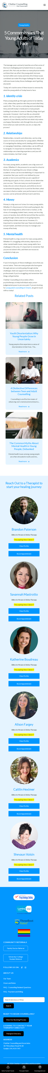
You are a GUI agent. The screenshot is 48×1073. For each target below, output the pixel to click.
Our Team (7, 978)
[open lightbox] (24, 510)
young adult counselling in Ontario (18, 288)
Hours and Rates (9, 983)
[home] (14, 5)
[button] (44, 5)
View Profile (24, 546)
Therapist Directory (13, 1034)
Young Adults (24, 25)
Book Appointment (24, 554)
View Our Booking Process (16, 1020)
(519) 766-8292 (36, 1043)
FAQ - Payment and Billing (13, 992)
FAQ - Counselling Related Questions (17, 987)
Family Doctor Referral (15, 948)
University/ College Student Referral (15, 958)
